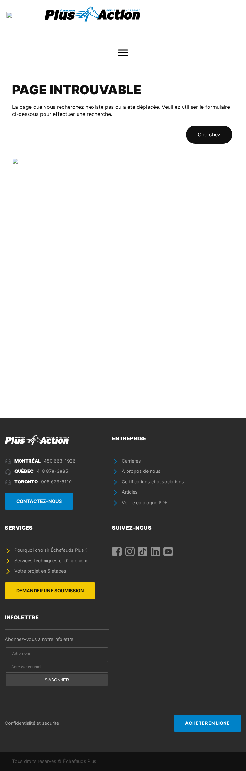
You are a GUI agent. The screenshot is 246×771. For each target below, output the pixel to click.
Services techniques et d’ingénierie (51, 560)
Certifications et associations (153, 481)
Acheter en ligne (207, 723)
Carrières (131, 460)
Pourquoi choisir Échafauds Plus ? (50, 550)
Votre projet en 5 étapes (40, 571)
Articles (130, 492)
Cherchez (209, 134)
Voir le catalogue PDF (144, 502)
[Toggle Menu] (123, 52)
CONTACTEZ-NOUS (39, 501)
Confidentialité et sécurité (32, 723)
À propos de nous (141, 471)
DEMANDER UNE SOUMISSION (50, 590)
